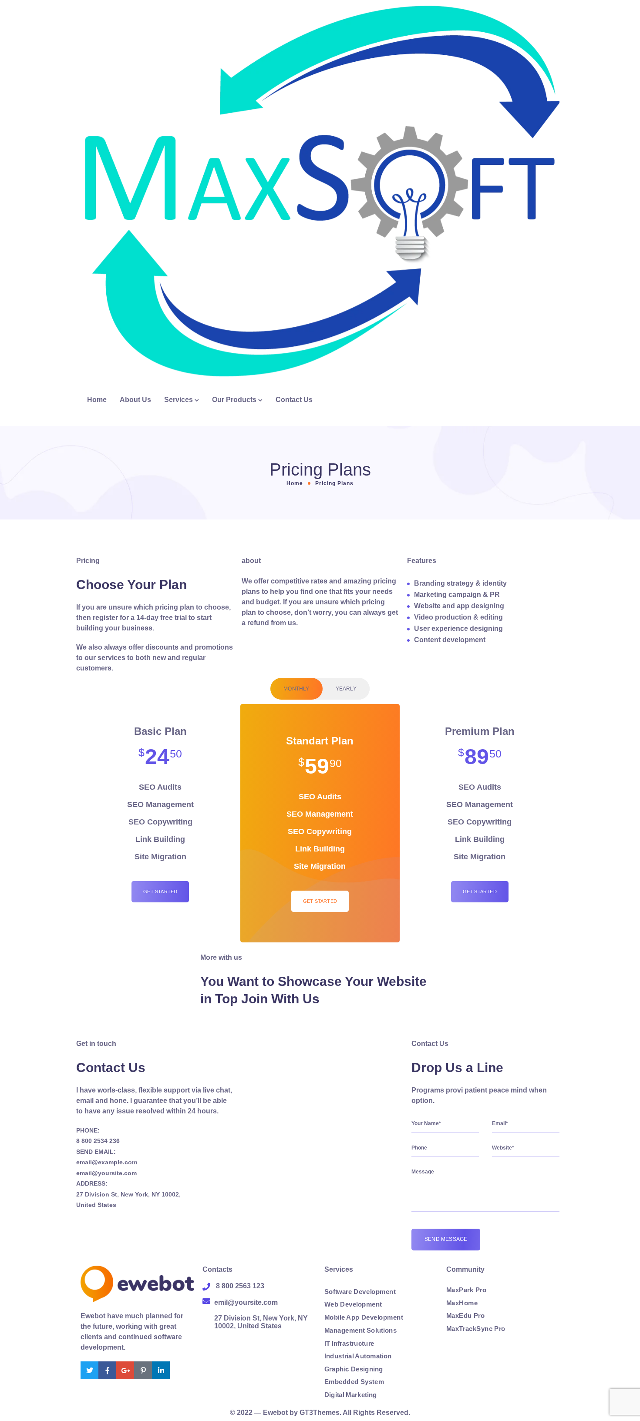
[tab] (296, 689)
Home (97, 399)
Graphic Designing (353, 1369)
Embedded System (354, 1381)
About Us (135, 399)
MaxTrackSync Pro (475, 1328)
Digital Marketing (350, 1394)
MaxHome (462, 1303)
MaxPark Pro (466, 1290)
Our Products (234, 399)
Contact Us (294, 399)
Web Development (353, 1304)
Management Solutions (360, 1330)
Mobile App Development (363, 1317)
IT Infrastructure (349, 1343)
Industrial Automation (358, 1356)
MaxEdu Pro (465, 1315)
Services (178, 399)
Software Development (359, 1291)
